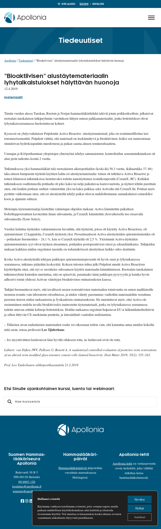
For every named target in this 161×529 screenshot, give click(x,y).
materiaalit (13, 97)
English (98, 4)
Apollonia (10, 60)
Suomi (83, 4)
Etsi (9, 401)
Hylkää (139, 508)
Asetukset (139, 517)
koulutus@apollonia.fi (26, 486)
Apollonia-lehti (122, 463)
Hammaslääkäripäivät (72, 468)
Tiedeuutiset (25, 60)
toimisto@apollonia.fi (27, 491)
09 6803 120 (26, 482)
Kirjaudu (68, 4)
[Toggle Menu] (151, 17)
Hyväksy (140, 499)
